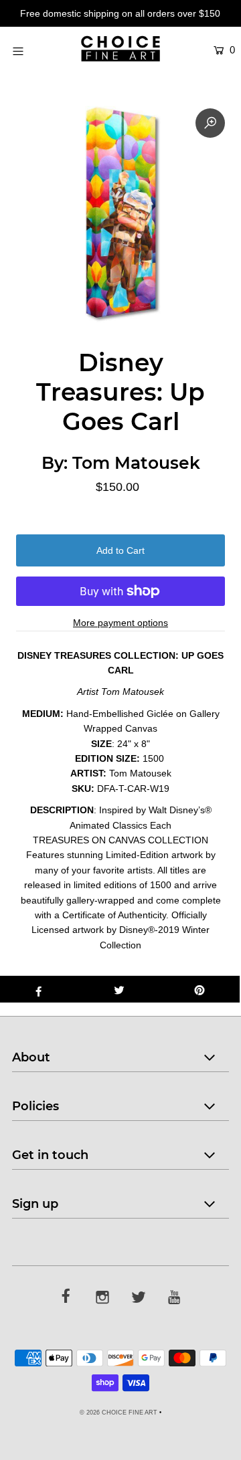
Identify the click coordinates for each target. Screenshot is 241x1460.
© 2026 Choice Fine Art (118, 1412)
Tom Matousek (136, 463)
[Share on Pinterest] (199, 989)
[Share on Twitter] (119, 989)
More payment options (120, 622)
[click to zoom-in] (210, 123)
